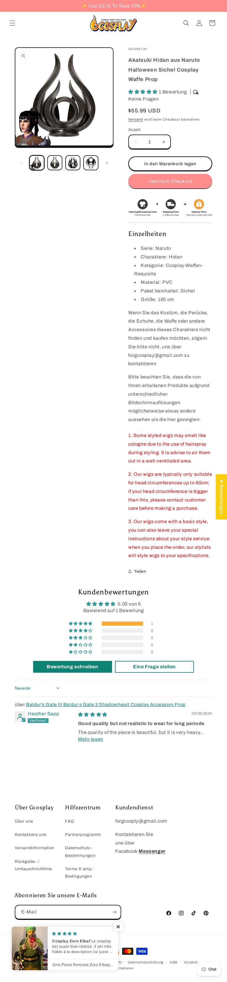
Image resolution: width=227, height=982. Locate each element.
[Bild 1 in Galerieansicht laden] (36, 162)
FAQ (69, 821)
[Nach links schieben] (21, 162)
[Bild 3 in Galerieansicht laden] (72, 162)
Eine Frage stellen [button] (154, 666)
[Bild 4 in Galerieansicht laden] (90, 162)
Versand (135, 119)
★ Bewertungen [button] (221, 497)
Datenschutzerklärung (145, 962)
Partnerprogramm (83, 834)
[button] (12, 23)
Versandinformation (34, 848)
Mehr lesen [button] (90, 739)
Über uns (24, 821)
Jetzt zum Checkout (170, 181)
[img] (92, 714)
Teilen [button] (140, 571)
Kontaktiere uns (30, 834)
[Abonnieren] (114, 912)
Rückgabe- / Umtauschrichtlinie (33, 865)
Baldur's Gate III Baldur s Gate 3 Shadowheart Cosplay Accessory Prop (106, 704)
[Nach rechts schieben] (107, 162)
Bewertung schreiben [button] (72, 666)
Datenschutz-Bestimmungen (80, 852)
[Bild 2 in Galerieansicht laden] (54, 162)
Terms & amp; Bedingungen (79, 873)
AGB (174, 962)
